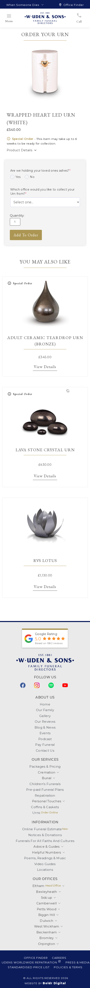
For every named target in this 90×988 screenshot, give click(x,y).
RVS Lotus (45, 560)
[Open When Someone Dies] (42, 5)
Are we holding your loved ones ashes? (40, 170)
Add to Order (26, 235)
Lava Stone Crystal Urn (45, 450)
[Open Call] (84, 21)
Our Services (45, 760)
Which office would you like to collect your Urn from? (42, 192)
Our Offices (45, 879)
